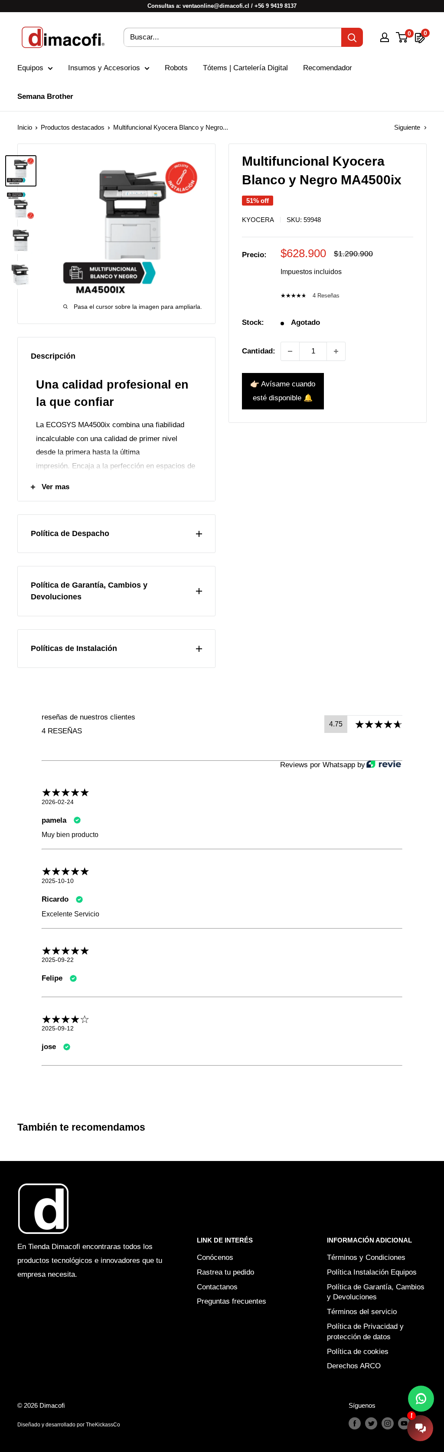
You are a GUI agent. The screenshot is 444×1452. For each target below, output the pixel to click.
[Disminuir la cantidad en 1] (290, 351)
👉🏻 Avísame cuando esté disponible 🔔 (282, 391)
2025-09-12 (58, 1028)
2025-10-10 (58, 880)
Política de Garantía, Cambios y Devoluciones (375, 1292)
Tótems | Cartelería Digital (245, 68)
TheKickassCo (103, 1425)
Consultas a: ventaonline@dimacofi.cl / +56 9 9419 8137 (222, 6)
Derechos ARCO (354, 1366)
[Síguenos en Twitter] (371, 1423)
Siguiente (407, 127)
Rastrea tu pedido (225, 1272)
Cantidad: (258, 351)
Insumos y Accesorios (104, 68)
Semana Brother (45, 96)
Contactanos (217, 1287)
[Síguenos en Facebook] (355, 1423)
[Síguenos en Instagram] (388, 1423)
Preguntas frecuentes (231, 1301)
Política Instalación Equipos (372, 1272)
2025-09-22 (58, 959)
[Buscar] (352, 37)
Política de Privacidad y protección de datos (365, 1331)
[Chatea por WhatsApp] (421, 1399)
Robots (176, 68)
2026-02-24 (58, 801)
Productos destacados (72, 127)
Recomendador (327, 68)
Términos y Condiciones (366, 1257)
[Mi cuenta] (384, 37)
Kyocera (258, 219)
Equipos (30, 68)
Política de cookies (357, 1351)
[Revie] (383, 765)
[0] (402, 37)
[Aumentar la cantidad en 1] (336, 351)
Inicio (24, 127)
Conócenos (215, 1257)
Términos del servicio (362, 1312)
